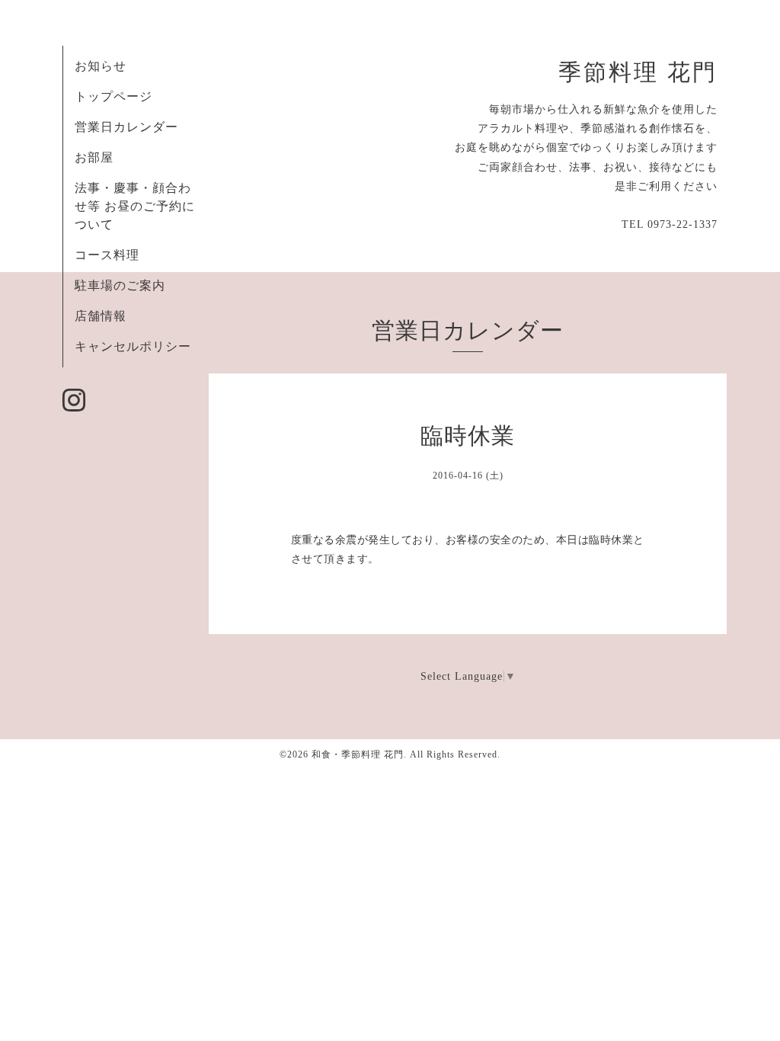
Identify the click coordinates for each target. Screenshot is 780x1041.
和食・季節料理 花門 (358, 754)
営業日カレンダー (126, 126)
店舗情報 (100, 315)
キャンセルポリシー (133, 346)
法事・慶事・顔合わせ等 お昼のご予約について (135, 206)
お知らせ (100, 65)
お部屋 (94, 157)
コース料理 (107, 254)
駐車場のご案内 (120, 285)
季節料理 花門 (638, 72)
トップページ (113, 96)
